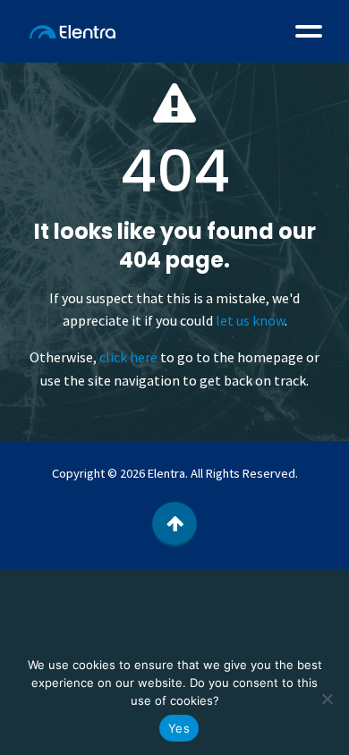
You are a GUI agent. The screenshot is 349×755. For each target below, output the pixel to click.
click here (128, 357)
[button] (309, 31)
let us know (250, 320)
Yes (179, 728)
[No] (327, 699)
